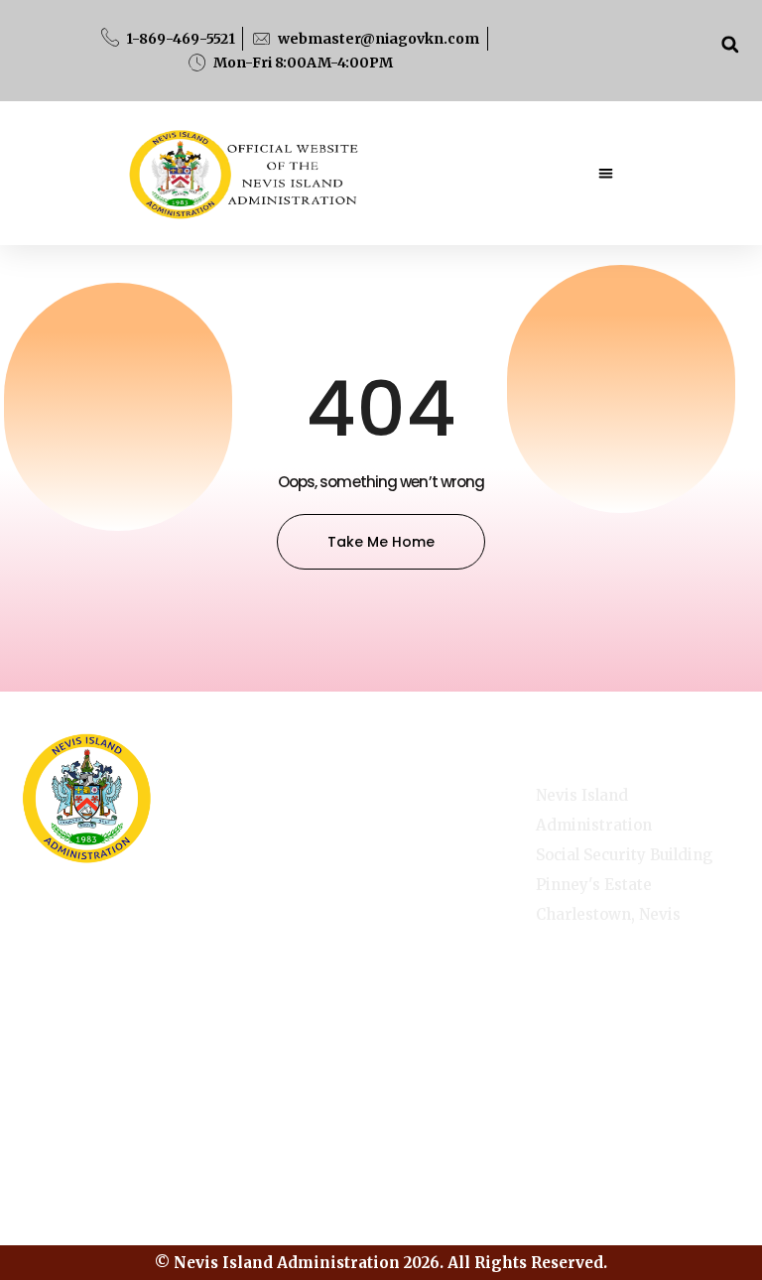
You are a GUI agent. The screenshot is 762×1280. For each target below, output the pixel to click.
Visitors (310, 972)
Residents (428, 986)
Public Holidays (314, 921)
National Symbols (312, 861)
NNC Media (432, 903)
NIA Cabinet (435, 945)
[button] (729, 44)
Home (414, 820)
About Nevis (302, 802)
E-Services (431, 861)
